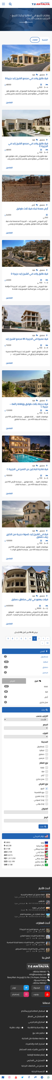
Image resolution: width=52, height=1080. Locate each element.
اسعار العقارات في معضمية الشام (32, 914)
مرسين (26, 672)
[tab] (38, 681)
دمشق (26, 667)
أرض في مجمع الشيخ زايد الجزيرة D (32, 929)
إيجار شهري (40, 795)
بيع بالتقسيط (40, 792)
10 (47, 643)
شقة (26, 686)
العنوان (45, 808)
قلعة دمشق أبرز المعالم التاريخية (33, 894)
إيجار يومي (40, 803)
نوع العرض (43, 783)
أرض (26, 697)
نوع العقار (43, 762)
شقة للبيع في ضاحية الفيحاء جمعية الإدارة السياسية (26, 942)
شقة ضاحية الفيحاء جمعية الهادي (32, 935)
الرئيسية (45, 39)
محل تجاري (26, 702)
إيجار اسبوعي (39, 799)
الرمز (46, 817)
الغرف (45, 733)
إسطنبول (26, 656)
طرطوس (41, 901)
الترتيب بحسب (42, 716)
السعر (45, 724)
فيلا (26, 691)
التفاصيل (9, 102)
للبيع (43, 788)
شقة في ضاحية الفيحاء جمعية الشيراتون (30, 948)
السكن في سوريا (38, 907)
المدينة (44, 741)
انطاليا (26, 662)
